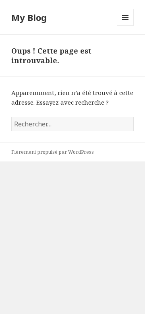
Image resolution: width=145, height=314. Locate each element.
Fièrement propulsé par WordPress (52, 152)
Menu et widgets (125, 25)
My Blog (29, 17)
